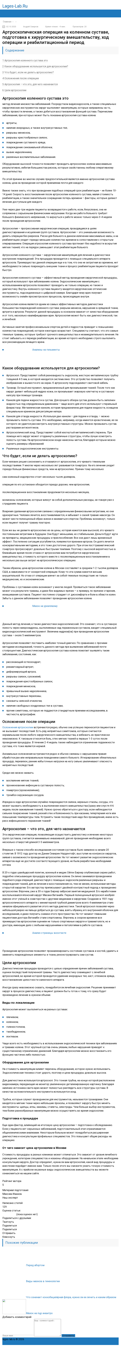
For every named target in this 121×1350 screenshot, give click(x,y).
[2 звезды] (6, 1214)
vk (116, 1347)
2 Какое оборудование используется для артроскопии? (35, 66)
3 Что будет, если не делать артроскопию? (28, 72)
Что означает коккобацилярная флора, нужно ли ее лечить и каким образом (71, 1297)
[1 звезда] (3, 1214)
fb (95, 1347)
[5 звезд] (14, 1214)
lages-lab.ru (15, 6)
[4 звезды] (11, 1214)
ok (81, 1347)
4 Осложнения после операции (20, 78)
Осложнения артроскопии (17, 727)
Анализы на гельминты (46, 349)
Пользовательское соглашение (82, 1339)
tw (102, 1347)
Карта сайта (109, 1339)
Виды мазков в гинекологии (43, 1281)
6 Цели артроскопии (14, 90)
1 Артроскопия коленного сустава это (25, 60)
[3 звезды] (9, 1214)
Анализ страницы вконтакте (49, 932)
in (109, 1347)
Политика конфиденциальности (44, 1339)
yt (88, 1347)
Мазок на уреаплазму (45, 606)
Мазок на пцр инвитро (39, 1313)
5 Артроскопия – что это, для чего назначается (30, 84)
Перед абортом (35, 1265)
